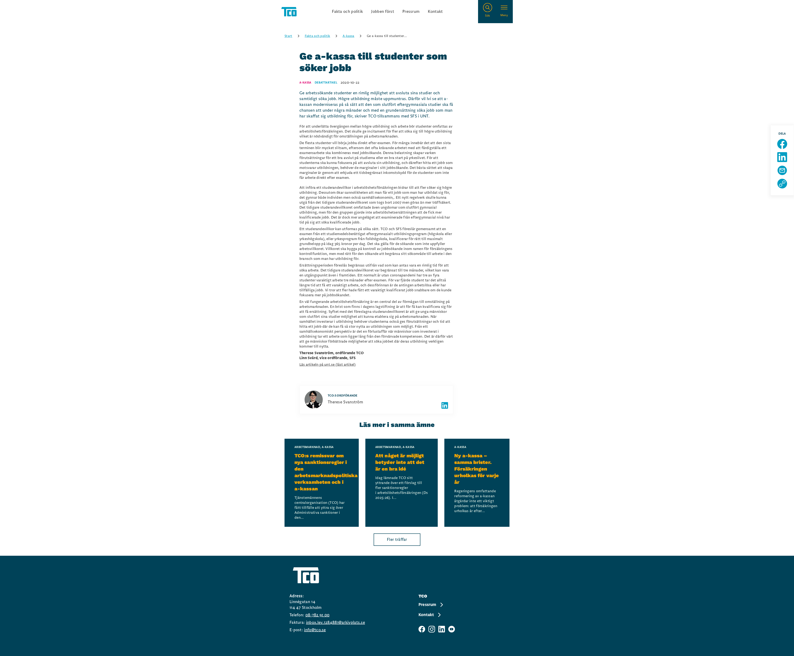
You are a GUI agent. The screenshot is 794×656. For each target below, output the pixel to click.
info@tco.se (315, 629)
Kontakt (435, 11)
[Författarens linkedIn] (444, 405)
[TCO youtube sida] (451, 629)
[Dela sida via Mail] (782, 170)
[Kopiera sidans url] (782, 184)
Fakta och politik (347, 11)
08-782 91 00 (317, 615)
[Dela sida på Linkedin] (782, 157)
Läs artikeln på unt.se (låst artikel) (327, 364)
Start (288, 36)
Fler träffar (397, 539)
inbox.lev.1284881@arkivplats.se (335, 622)
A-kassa (348, 36)
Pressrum (411, 11)
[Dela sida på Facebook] (782, 144)
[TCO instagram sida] (431, 629)
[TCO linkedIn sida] (441, 629)
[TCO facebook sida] (422, 629)
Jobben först (382, 11)
